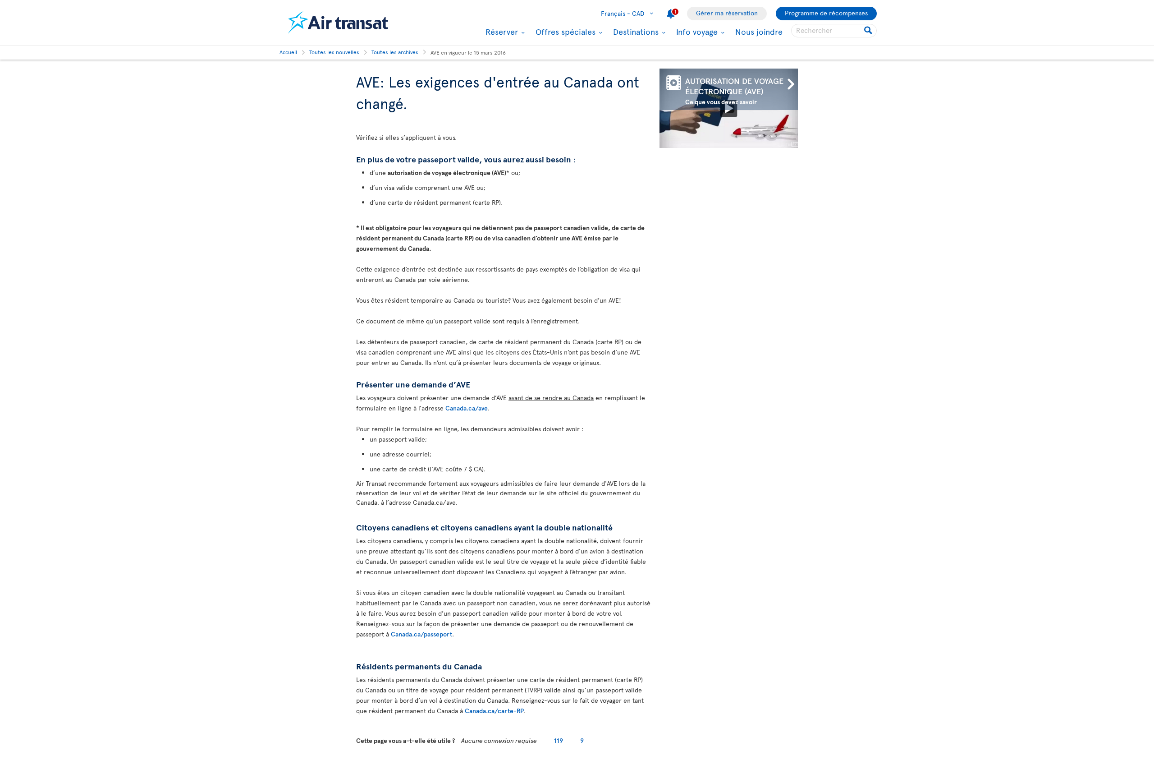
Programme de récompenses (826, 13)
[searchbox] (834, 30)
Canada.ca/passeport (421, 634)
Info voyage (696, 31)
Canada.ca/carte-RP (494, 710)
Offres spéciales (564, 31)
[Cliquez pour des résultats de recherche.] (869, 30)
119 (558, 740)
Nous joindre (759, 31)
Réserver (500, 31)
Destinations (635, 31)
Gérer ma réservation (727, 13)
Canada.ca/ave (466, 408)
